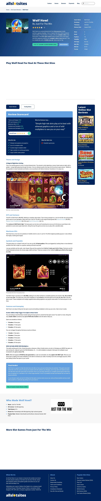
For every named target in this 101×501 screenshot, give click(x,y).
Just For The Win (41, 33)
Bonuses (63, 3)
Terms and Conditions (56, 484)
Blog (78, 3)
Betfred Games (81, 489)
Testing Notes (27, 106)
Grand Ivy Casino (81, 486)
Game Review (12, 106)
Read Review (64, 44)
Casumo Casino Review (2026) (85, 480)
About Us (52, 478)
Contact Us (53, 480)
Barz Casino (80, 478)
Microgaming (57, 31)
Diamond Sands (61, 219)
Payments (71, 3)
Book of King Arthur (34, 221)
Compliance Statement (56, 489)
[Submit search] (83, 3)
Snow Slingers (82, 181)
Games (56, 3)
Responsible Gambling (56, 482)
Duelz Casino (80, 484)
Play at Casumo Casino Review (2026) (45, 44)
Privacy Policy (54, 486)
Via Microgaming (19, 407)
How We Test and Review (56, 491)
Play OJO (79, 482)
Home (7, 9)
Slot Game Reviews (16, 9)
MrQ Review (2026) (82, 491)
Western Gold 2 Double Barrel (13, 221)
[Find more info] (45, 28)
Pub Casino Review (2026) (84, 493)
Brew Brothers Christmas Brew (86, 162)
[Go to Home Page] (16, 3)
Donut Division (82, 145)
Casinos (49, 3)
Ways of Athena (83, 127)
